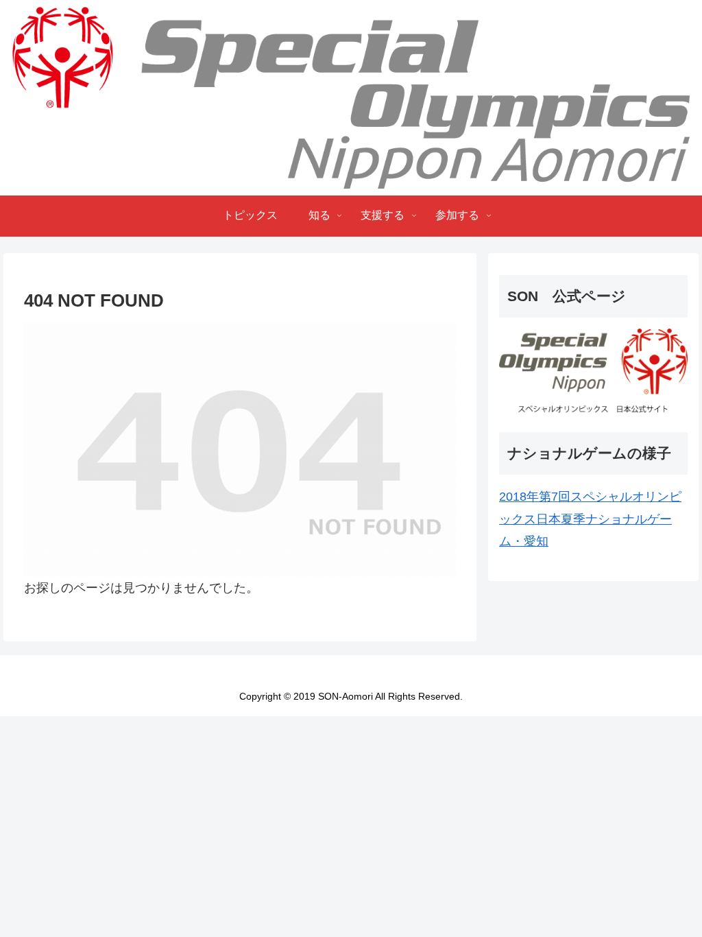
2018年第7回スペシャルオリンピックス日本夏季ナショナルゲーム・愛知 (590, 519)
